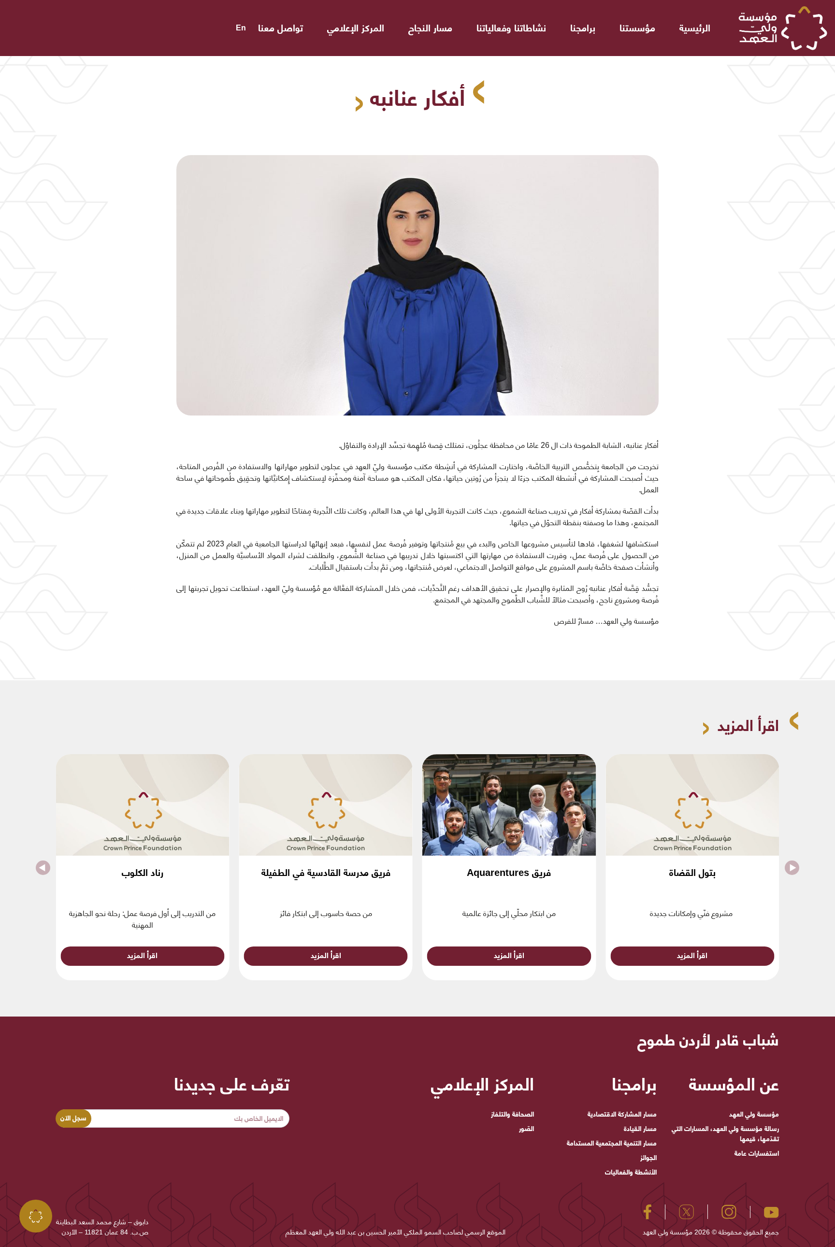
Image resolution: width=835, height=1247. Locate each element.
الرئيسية (694, 28)
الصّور (526, 1128)
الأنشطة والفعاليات (630, 1172)
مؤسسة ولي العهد (754, 1114)
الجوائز (648, 1157)
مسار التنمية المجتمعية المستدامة (611, 1143)
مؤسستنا (637, 28)
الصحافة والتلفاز (512, 1114)
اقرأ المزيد (692, 955)
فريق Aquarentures (692, 872)
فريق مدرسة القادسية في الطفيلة (509, 872)
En (241, 28)
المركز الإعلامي (355, 28)
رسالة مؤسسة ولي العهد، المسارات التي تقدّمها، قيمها (725, 1134)
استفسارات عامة (756, 1153)
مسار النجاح (430, 28)
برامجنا (582, 28)
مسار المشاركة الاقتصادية (622, 1114)
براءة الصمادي (142, 872)
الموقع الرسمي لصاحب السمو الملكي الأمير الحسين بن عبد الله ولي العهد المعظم (395, 1232)
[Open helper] (35, 1216)
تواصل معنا (280, 28)
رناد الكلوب (325, 872)
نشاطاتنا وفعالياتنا (511, 28)
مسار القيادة (640, 1128)
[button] (43, 867)
